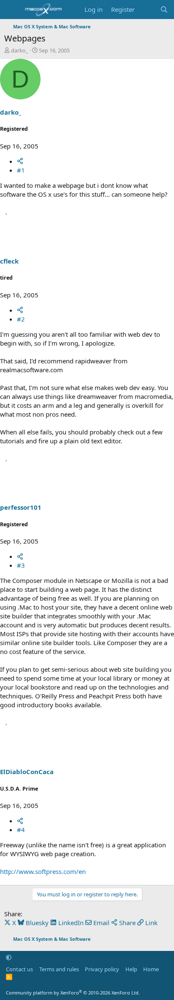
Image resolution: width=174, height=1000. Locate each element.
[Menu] (12, 9)
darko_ (19, 50)
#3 (21, 565)
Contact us (19, 969)
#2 (21, 319)
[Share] (20, 161)
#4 (21, 829)
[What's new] (147, 9)
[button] (8, 957)
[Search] (164, 9)
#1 (21, 170)
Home (151, 969)
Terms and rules (59, 969)
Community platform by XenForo (73, 992)
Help (131, 969)
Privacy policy (102, 969)
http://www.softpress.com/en (43, 871)
